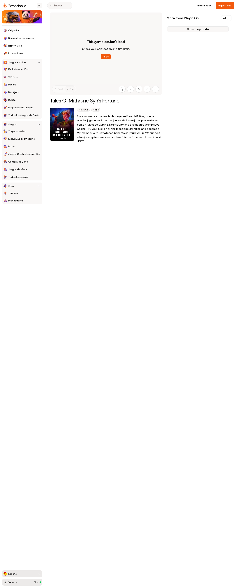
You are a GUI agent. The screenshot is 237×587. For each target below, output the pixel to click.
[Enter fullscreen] (155, 89)
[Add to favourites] (138, 89)
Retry (106, 56)
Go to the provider (198, 29)
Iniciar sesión (204, 5)
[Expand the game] (147, 89)
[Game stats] (130, 89)
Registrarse (224, 5)
